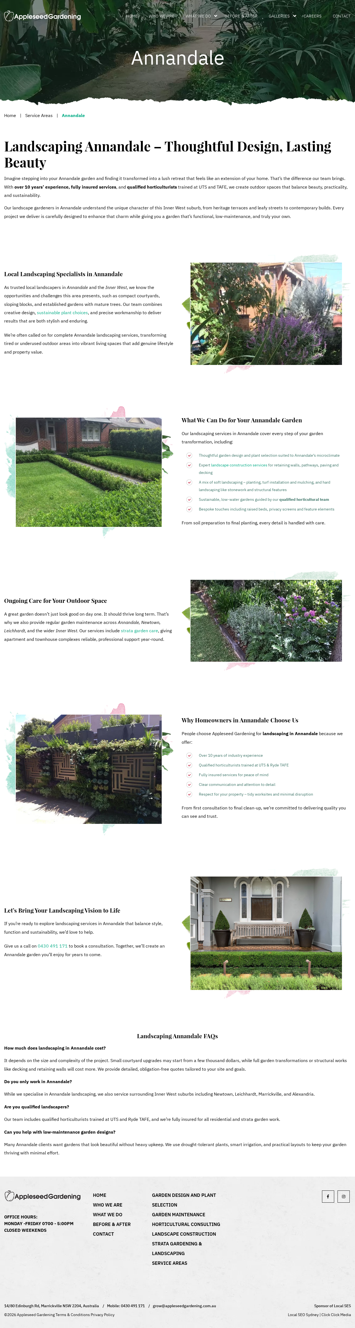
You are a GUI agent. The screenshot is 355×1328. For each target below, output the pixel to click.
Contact (342, 16)
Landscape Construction (184, 1234)
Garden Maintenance (178, 1215)
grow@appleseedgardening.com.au (184, 1305)
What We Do (198, 16)
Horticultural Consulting (186, 1224)
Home (132, 16)
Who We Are (161, 16)
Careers (313, 16)
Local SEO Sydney (303, 1314)
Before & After (241, 16)
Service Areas (39, 115)
